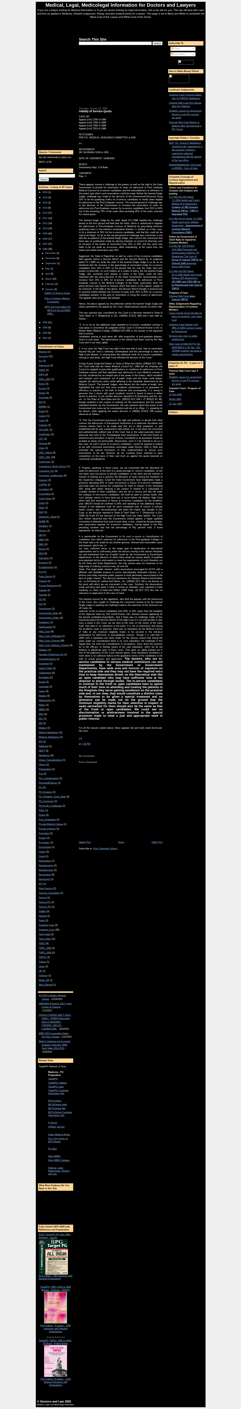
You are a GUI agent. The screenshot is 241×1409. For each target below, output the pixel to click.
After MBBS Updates (59, 1160)
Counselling (45, 494)
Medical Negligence (49, 732)
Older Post (157, 842)
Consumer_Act (46, 471)
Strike (42, 920)
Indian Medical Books (59, 1134)
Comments (179, 54)
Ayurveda (44, 397)
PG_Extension (46, 801)
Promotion (44, 833)
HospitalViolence (47, 659)
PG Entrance (45, 792)
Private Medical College (51, 824)
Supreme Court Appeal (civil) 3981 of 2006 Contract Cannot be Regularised (185, 328)
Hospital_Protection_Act (51, 654)
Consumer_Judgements (51, 475)
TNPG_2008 (45, 948)
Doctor (42, 549)
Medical (43, 728)
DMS (41, 544)
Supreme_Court (47, 929)
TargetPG (53, 1078)
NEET (42, 750)
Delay (42, 507)
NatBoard (43, 746)
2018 (45, 197)
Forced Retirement (48, 585)
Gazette (43, 595)
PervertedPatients (48, 783)
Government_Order (48, 613)
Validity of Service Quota (57, 293)
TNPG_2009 (45, 952)
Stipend (43, 916)
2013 (45, 213)
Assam (42, 388)
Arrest (42, 384)
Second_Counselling (49, 893)
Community (44, 461)
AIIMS (42, 370)
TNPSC (43, 957)
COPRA (43, 484)
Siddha (42, 911)
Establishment (46, 567)
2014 (45, 207)
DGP (41, 512)
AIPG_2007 (45, 379)
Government (45, 608)
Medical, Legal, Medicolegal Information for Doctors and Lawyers (121, 5)
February (50, 284)
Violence (43, 975)
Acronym (43, 356)
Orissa (42, 764)
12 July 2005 (175, 403)
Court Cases (45, 498)
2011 (45, 223)
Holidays (43, 650)
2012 (45, 218)
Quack (42, 851)
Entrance (43, 562)
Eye (41, 572)
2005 (45, 322)
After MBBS (54, 1156)
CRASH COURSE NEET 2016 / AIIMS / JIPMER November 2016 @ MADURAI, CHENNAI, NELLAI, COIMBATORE (55, 1022)
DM (40, 535)
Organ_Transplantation (50, 760)
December (50, 253)
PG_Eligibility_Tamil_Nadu (52, 796)
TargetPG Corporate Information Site (58, 1092)
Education (44, 558)
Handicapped (45, 627)
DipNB (42, 521)
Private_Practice (47, 828)
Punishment (45, 847)
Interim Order (45, 668)
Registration (45, 861)
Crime (42, 503)
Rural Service (46, 888)
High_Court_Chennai (49, 640)
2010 (45, 228)
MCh (41, 714)
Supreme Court (46, 925)
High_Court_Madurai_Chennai (54, 645)
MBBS (42, 709)
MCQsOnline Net (56, 1108)
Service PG (45, 902)
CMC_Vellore (45, 452)
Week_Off (44, 980)
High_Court (44, 631)
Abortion (43, 351)
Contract (43, 480)
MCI (41, 718)
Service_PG (45, 906)
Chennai (43, 443)
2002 (45, 338)
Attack (42, 393)
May (47, 268)
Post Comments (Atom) (105, 848)
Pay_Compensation (49, 778)
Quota (42, 856)
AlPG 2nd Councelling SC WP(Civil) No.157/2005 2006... (57, 310)
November (50, 258)
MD (40, 723)
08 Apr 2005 (175, 399)
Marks (42, 705)
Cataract (43, 425)
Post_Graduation (47, 819)
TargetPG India (56, 1086)
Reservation (45, 874)
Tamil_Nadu (45, 939)
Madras (42, 695)
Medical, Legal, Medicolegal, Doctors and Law (59, 1171)
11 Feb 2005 (175, 394)
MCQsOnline (54, 1101)
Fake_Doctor (45, 576)
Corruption (44, 489)
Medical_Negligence (49, 737)
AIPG (41, 374)
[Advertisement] (120, 27)
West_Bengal (45, 984)
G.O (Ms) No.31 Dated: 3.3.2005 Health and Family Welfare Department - (186, 225)
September (51, 263)
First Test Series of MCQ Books (58, 1140)
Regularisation (46, 865)
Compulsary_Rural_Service (53, 466)
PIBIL (42, 810)
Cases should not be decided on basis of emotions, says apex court (185, 316)
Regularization (46, 870)
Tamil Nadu (44, 934)
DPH (41, 553)
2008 (45, 238)
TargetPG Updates (57, 1083)
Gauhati (43, 590)
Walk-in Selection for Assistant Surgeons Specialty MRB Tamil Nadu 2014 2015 (54, 1045)
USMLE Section (56, 1126)
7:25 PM (86, 744)
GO (40, 599)
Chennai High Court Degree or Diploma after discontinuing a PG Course (185, 126)
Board (42, 411)
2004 (45, 327)
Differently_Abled (47, 517)
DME (41, 539)
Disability (43, 526)
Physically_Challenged (50, 806)
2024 (45, 192)
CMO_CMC (44, 457)
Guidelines (44, 622)
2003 (45, 333)
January (49, 289)
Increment (44, 663)
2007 (45, 244)
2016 (45, 202)
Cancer (42, 416)
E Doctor (52, 1122)
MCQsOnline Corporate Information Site (60, 1114)
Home (121, 842)
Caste (42, 420)
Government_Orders (49, 617)
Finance (43, 581)
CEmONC (44, 429)
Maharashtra (45, 700)
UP (40, 971)
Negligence (44, 755)
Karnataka (44, 677)
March (48, 279)
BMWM (42, 406)
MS (40, 741)
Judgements (45, 673)
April (48, 273)
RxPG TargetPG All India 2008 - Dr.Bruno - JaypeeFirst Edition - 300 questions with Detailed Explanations (55, 1256)
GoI (41, 604)
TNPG (42, 943)
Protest (42, 838)
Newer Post (85, 842)
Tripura (42, 962)
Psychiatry (44, 842)
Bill (40, 402)
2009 (45, 233)
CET (41, 439)
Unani (42, 966)
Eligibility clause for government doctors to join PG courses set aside (185, 114)
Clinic (41, 448)
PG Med (52, 1149)
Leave (42, 691)
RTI (41, 884)
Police (42, 815)
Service (43, 897)
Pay (41, 773)
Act (40, 361)
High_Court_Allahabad (50, 636)
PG (40, 787)
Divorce (43, 530)
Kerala (42, 682)
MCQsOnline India (57, 1104)
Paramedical (45, 769)
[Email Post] (91, 744)
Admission (44, 365)
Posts (176, 48)
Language (44, 686)
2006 (45, 249)
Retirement (44, 879)
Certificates (44, 434)
